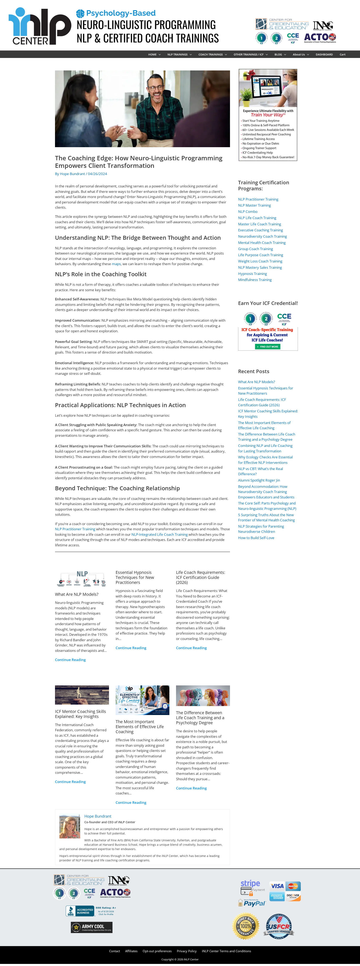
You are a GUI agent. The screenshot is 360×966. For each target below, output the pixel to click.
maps (116, 263)
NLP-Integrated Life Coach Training (159, 534)
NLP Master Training (254, 205)
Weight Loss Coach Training (260, 261)
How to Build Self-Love (256, 537)
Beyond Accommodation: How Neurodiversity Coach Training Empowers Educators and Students (266, 491)
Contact (114, 951)
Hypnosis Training (252, 273)
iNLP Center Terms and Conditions (226, 951)
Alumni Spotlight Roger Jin (259, 480)
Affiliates (131, 951)
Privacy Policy (187, 951)
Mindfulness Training (255, 279)
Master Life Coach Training (259, 224)
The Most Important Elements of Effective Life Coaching (140, 726)
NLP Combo (248, 211)
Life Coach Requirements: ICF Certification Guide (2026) (200, 577)
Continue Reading (70, 659)
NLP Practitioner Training (75, 529)
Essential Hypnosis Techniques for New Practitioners (135, 577)
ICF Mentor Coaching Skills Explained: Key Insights (80, 714)
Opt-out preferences (157, 951)
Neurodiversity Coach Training (262, 236)
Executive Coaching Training (260, 230)
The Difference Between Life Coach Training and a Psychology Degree (200, 717)
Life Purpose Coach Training (260, 254)
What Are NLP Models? (77, 594)
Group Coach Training (255, 248)
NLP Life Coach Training (257, 217)
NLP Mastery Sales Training (260, 267)
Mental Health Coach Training (262, 242)
